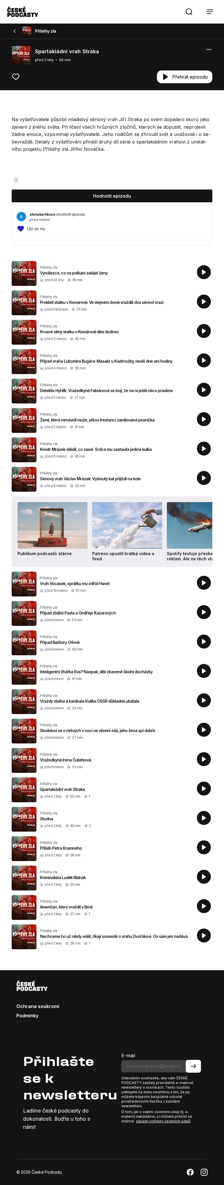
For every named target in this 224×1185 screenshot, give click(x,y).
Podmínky (27, 1016)
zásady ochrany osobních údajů (163, 1121)
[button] (189, 12)
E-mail (128, 1055)
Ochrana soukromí (37, 1006)
